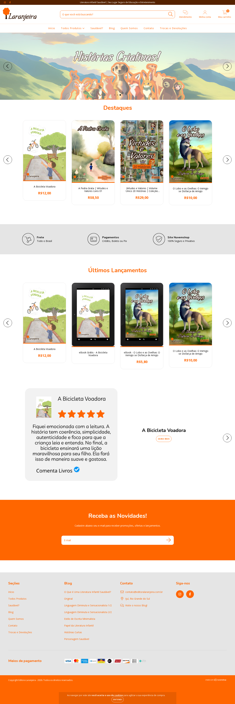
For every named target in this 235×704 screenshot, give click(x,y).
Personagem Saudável (76, 639)
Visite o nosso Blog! (136, 605)
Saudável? (96, 28)
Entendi (117, 699)
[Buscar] (171, 14)
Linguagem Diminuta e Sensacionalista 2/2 (88, 612)
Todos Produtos (71, 28)
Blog (112, 28)
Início (51, 28)
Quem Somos (129, 28)
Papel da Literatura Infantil (79, 625)
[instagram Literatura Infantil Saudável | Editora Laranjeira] (5, 2)
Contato (149, 28)
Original (68, 598)
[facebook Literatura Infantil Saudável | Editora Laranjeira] (10, 2)
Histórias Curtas (73, 632)
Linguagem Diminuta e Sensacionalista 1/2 (88, 605)
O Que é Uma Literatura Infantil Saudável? (87, 592)
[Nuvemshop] (216, 680)
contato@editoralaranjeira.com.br (144, 592)
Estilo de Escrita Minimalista (79, 618)
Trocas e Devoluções (173, 28)
